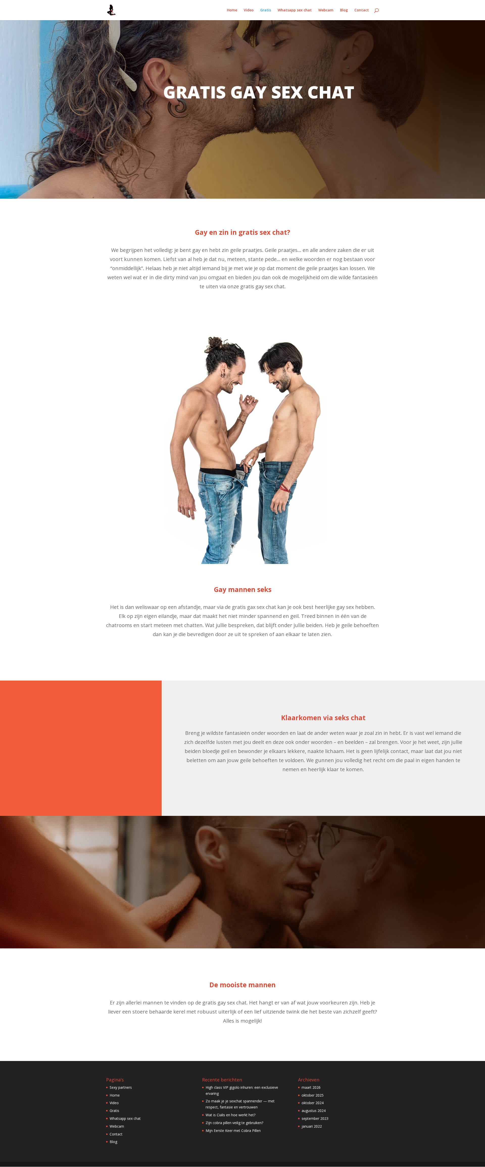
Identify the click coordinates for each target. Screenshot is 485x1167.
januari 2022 (312, 1126)
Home (232, 10)
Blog (344, 10)
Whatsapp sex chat (295, 10)
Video (249, 10)
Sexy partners (121, 1087)
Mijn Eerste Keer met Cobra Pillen (233, 1130)
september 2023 (315, 1118)
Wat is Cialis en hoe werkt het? (230, 1114)
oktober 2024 (313, 1102)
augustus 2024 (314, 1110)
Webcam (325, 10)
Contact (361, 10)
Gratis (265, 10)
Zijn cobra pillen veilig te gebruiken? (234, 1122)
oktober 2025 (313, 1095)
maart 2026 (311, 1087)
